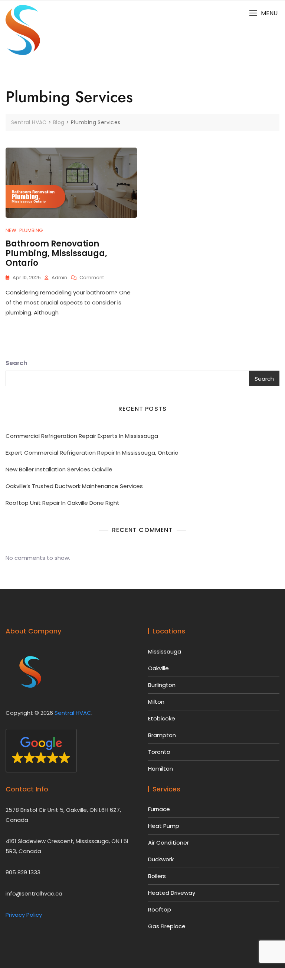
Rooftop (159, 909)
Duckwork (161, 859)
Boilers (157, 876)
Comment (91, 278)
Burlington (162, 685)
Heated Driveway (171, 893)
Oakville (158, 668)
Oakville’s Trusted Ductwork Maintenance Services (74, 486)
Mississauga (164, 651)
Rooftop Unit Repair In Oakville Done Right (62, 503)
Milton (156, 702)
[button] (263, 13)
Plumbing (31, 230)
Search (16, 363)
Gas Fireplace (167, 926)
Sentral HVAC (73, 713)
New (11, 230)
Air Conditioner (168, 842)
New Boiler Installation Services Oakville (59, 469)
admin (59, 277)
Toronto (159, 752)
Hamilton (160, 768)
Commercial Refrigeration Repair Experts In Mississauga (82, 436)
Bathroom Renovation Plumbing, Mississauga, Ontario (56, 253)
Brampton (162, 735)
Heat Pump (163, 826)
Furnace (159, 809)
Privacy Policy (24, 915)
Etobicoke (161, 718)
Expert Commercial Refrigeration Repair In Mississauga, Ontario (92, 452)
